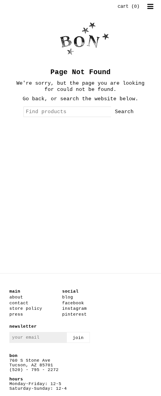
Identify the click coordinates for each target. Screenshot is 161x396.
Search (124, 112)
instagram (74, 308)
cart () (129, 6)
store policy (25, 308)
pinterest (74, 314)
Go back (34, 99)
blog (67, 297)
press (16, 314)
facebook (73, 303)
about (16, 297)
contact (19, 303)
